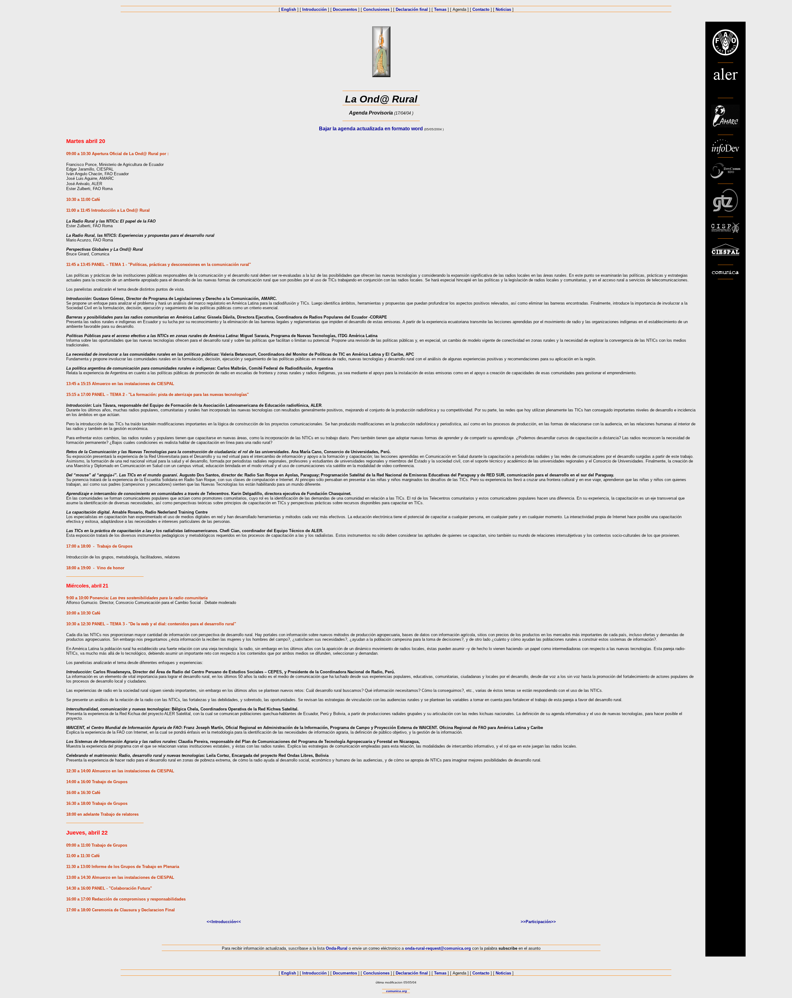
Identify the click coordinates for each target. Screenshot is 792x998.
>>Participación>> (538, 921)
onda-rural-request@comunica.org (438, 948)
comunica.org (396, 991)
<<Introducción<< (224, 921)
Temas (440, 9)
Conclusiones (376, 9)
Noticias (503, 9)
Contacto (480, 9)
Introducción (314, 9)
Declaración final (412, 9)
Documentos (345, 9)
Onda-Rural (336, 948)
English (288, 9)
